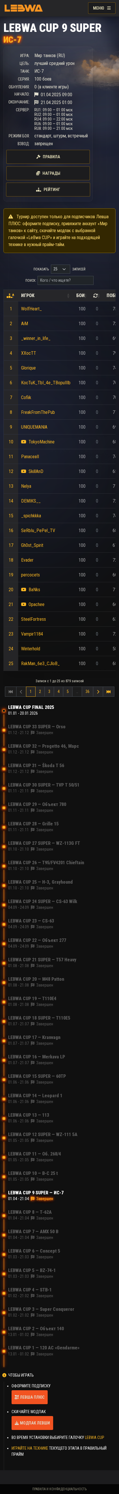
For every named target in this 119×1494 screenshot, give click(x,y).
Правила (51, 156)
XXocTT (28, 353)
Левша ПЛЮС (32, 1397)
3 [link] (49, 691)
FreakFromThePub (38, 412)
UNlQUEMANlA (34, 427)
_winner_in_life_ (36, 338)
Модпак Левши (35, 1423)
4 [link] (58, 691)
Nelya (26, 486)
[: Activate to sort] (97, 295)
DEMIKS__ (31, 501)
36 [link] (87, 691)
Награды (51, 173)
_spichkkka (31, 515)
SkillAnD (36, 471)
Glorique (28, 368)
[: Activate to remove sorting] (11, 295)
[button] (9, 296)
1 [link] (31, 691)
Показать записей (59, 269)
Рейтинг (52, 189)
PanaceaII (30, 456)
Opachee (36, 604)
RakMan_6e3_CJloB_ (40, 663)
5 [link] (68, 691)
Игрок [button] (27, 295)
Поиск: (30, 281)
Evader (27, 560)
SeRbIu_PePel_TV (38, 530)
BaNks (34, 589)
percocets (30, 575)
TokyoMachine (42, 442)
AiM (24, 323)
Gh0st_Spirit (32, 545)
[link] (98, 692)
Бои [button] (80, 295)
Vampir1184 (32, 634)
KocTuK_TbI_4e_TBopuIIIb (45, 382)
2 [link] (40, 691)
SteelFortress (33, 619)
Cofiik (26, 397)
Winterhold (30, 649)
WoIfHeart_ (31, 309)
